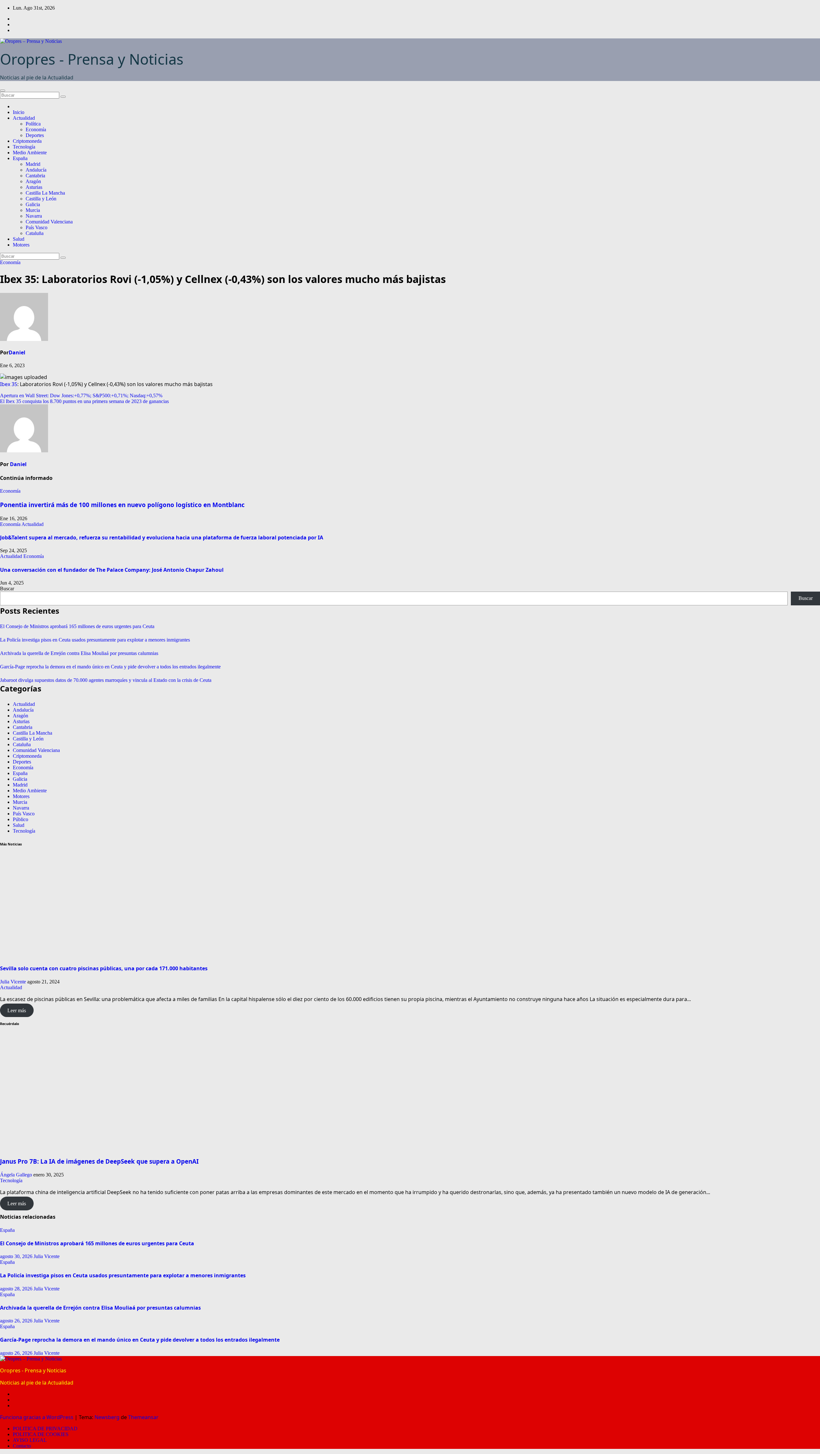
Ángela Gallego (16, 1174)
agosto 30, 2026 (17, 1256)
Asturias (34, 187)
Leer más (16, 1010)
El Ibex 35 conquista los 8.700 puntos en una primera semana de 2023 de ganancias (84, 401)
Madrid (33, 164)
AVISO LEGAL (30, 1440)
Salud (18, 239)
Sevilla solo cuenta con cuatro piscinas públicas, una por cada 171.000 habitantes (104, 968)
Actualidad (24, 118)
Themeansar (143, 1417)
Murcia (33, 210)
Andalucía (36, 170)
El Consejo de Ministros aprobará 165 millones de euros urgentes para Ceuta (77, 626)
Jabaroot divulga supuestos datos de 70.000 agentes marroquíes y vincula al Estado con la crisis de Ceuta (105, 680)
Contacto (22, 1446)
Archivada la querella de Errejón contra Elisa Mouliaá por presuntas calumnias (79, 653)
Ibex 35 (8, 384)
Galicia (33, 204)
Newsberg (106, 1417)
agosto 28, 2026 (17, 1288)
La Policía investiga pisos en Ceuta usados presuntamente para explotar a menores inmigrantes (95, 639)
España (20, 158)
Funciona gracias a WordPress (37, 1417)
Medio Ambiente (30, 152)
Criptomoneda (27, 141)
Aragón (33, 181)
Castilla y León (41, 198)
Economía (36, 129)
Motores (21, 244)
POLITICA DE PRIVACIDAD (45, 1428)
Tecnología (24, 146)
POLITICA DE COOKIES (41, 1434)
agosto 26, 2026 (17, 1320)
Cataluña (35, 233)
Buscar (7, 588)
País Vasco (36, 227)
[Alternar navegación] (2, 91)
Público (20, 819)
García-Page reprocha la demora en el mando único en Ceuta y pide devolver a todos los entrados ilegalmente (110, 666)
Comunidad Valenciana (49, 221)
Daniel (17, 352)
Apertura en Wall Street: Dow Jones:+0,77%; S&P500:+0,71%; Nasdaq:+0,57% (81, 395)
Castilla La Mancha (45, 193)
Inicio (18, 112)
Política (33, 123)
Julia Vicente (13, 981)
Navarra (34, 216)
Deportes (35, 135)
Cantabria (35, 175)
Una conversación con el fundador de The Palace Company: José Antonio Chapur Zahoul (112, 569)
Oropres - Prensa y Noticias (92, 59)
